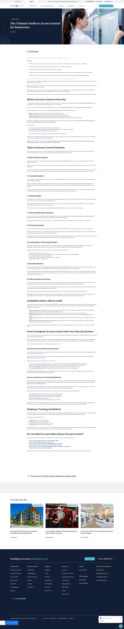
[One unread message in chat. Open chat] (121, 626)
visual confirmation (42, 288)
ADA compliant (91, 189)
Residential (17, 1)
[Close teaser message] (121, 618)
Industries (61, 5)
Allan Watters (50, 537)
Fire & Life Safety (14, 576)
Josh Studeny (85, 537)
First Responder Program (68, 576)
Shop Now (12, 590)
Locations (99, 1)
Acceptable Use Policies (101, 576)
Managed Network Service (102, 573)
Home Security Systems (15, 570)
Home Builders (82, 579)
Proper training (55, 414)
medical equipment (47, 255)
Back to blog (15, 19)
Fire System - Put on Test (68, 573)
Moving (63, 590)
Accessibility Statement (62, 618)
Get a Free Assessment (106, 5)
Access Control (36, 476)
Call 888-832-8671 (90, 1)
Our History (47, 576)
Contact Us (64, 570)
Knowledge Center (66, 583)
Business (31, 1)
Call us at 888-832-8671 (105, 559)
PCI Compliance (48, 583)
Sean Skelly (14, 537)
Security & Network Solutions (47, 5)
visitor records (63, 114)
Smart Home (13, 583)
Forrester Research (31, 107)
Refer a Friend (65, 594)
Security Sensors (14, 580)
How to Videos (65, 580)
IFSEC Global (36, 371)
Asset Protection (49, 476)
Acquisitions (47, 570)
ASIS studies (37, 294)
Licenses (72, 618)
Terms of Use (45, 618)
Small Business (31, 570)
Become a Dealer (83, 570)
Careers (47, 573)
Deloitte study (43, 141)
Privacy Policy (53, 618)
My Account (109, 1)
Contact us (85, 450)
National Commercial (32, 576)
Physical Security (100, 570)
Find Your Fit (82, 5)
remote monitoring (83, 314)
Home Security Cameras (15, 573)
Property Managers (83, 583)
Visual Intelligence (14, 587)
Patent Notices (48, 580)
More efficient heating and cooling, (37, 129)
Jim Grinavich (33, 51)
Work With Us (71, 5)
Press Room (47, 587)
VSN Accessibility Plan (101, 580)
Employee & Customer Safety (66, 476)
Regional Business (32, 573)
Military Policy (65, 587)
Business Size (33, 5)
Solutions (30, 580)
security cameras (70, 171)
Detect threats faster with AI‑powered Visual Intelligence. (62, 1)
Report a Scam (48, 590)
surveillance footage (73, 254)
